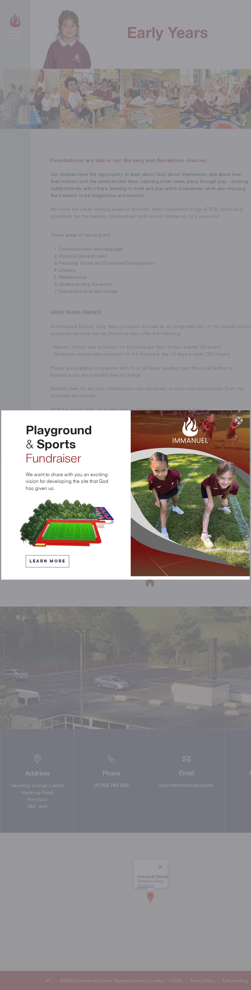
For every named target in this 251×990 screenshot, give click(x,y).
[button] (239, 420)
